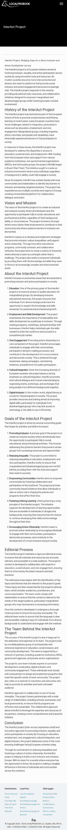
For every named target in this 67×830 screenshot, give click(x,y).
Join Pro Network (27, 794)
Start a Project (10, 804)
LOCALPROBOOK (19, 3)
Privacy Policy (48, 797)
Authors (46, 801)
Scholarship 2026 (50, 794)
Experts (23, 797)
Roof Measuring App (28, 801)
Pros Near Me (10, 801)
